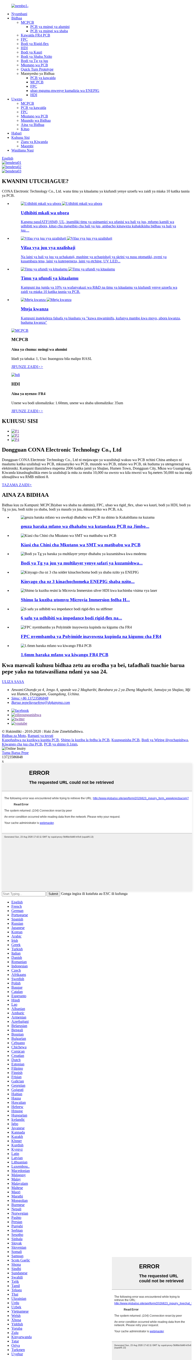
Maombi (27, 146)
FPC (24, 39)
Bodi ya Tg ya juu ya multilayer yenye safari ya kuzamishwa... (82, 563)
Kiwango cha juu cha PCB (22, 744)
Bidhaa (16, 18)
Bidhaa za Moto (14, 736)
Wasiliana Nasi (22, 150)
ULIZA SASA (13, 682)
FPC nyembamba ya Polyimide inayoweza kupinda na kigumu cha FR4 (91, 636)
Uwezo (16, 99)
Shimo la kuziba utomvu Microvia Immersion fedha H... (75, 599)
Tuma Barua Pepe (15, 753)
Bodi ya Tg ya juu (34, 61)
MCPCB (27, 22)
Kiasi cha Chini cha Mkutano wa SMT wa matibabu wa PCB (81, 544)
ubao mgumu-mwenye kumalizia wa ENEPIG (64, 91)
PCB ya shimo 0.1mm (60, 744)
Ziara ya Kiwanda (34, 142)
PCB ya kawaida (43, 78)
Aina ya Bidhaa (32, 125)
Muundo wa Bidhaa (36, 120)
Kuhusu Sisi (20, 137)
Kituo (25, 129)
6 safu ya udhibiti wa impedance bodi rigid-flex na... (71, 617)
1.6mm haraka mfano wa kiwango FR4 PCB (64, 654)
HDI (24, 48)
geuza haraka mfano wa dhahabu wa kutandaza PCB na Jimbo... (85, 526)
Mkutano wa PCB (34, 65)
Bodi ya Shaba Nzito (36, 56)
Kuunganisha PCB (125, 740)
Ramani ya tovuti (40, 736)
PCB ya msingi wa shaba (49, 31)
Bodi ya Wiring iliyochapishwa (164, 740)
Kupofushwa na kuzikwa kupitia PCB (30, 740)
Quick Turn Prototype (37, 69)
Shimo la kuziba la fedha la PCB (85, 740)
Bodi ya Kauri (31, 52)
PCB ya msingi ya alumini (50, 27)
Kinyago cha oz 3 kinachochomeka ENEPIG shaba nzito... (78, 581)
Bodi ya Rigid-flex (35, 44)
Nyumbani (19, 14)
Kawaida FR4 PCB (35, 35)
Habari (16, 133)
